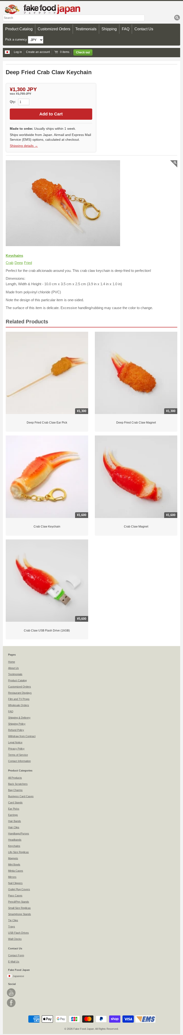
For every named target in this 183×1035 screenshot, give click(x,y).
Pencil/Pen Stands (18, 901)
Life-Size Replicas (18, 852)
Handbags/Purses (18, 833)
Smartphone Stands (19, 914)
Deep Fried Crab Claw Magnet (136, 422)
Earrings (13, 814)
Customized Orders (54, 29)
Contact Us (143, 29)
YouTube (11, 992)
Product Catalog (19, 29)
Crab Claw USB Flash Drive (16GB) (47, 630)
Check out (83, 52)
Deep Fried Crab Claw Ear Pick (47, 422)
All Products (15, 777)
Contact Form (16, 955)
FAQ (125, 29)
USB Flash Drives (18, 932)
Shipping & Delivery (19, 717)
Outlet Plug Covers (19, 889)
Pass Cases (15, 895)
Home (11, 661)
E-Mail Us (13, 961)
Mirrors (12, 876)
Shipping (109, 29)
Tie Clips (13, 920)
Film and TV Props (19, 699)
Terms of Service (18, 754)
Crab (9, 263)
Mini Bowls (14, 864)
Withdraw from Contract (22, 736)
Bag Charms (15, 790)
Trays (11, 926)
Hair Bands (14, 821)
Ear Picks (13, 808)
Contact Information (19, 761)
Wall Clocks (15, 938)
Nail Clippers (15, 883)
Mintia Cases (15, 870)
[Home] (91, 9)
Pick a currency (16, 39)
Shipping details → (24, 146)
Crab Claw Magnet (136, 526)
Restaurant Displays (20, 692)
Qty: (13, 102)
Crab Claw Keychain (47, 526)
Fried (28, 263)
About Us (13, 668)
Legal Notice (15, 742)
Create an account (38, 52)
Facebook (11, 1002)
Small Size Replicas (19, 907)
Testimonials (86, 29)
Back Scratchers (18, 783)
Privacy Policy (16, 748)
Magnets (13, 858)
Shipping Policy (16, 723)
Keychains (14, 256)
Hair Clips (13, 827)
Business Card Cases (21, 796)
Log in (18, 52)
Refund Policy (16, 730)
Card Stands (15, 802)
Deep (19, 263)
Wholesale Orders (18, 705)
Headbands (14, 839)
